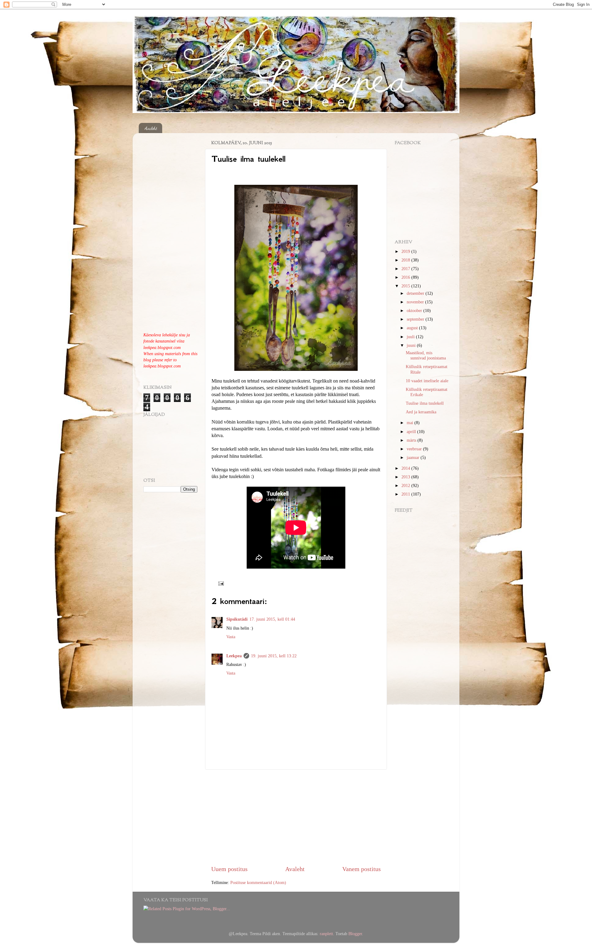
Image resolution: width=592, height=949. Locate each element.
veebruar (415, 448)
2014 (406, 468)
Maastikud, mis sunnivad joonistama (426, 355)
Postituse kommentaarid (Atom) (258, 882)
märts (412, 440)
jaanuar (414, 457)
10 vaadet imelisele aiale (427, 380)
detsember (416, 293)
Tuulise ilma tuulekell (425, 403)
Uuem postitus (229, 869)
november (416, 301)
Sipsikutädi (237, 619)
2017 (406, 268)
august (413, 327)
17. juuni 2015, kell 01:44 (272, 619)
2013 (406, 476)
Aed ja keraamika (421, 411)
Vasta (230, 636)
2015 (406, 285)
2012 (406, 485)
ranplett (326, 933)
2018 (406, 260)
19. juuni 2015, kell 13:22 (274, 655)
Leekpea (234, 655)
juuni (412, 345)
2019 (406, 251)
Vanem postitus (361, 869)
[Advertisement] (296, 817)
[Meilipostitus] (220, 583)
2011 (406, 494)
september (416, 319)
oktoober (415, 310)
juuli (411, 336)
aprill (412, 431)
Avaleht (151, 128)
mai (410, 422)
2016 (406, 277)
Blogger (355, 933)
